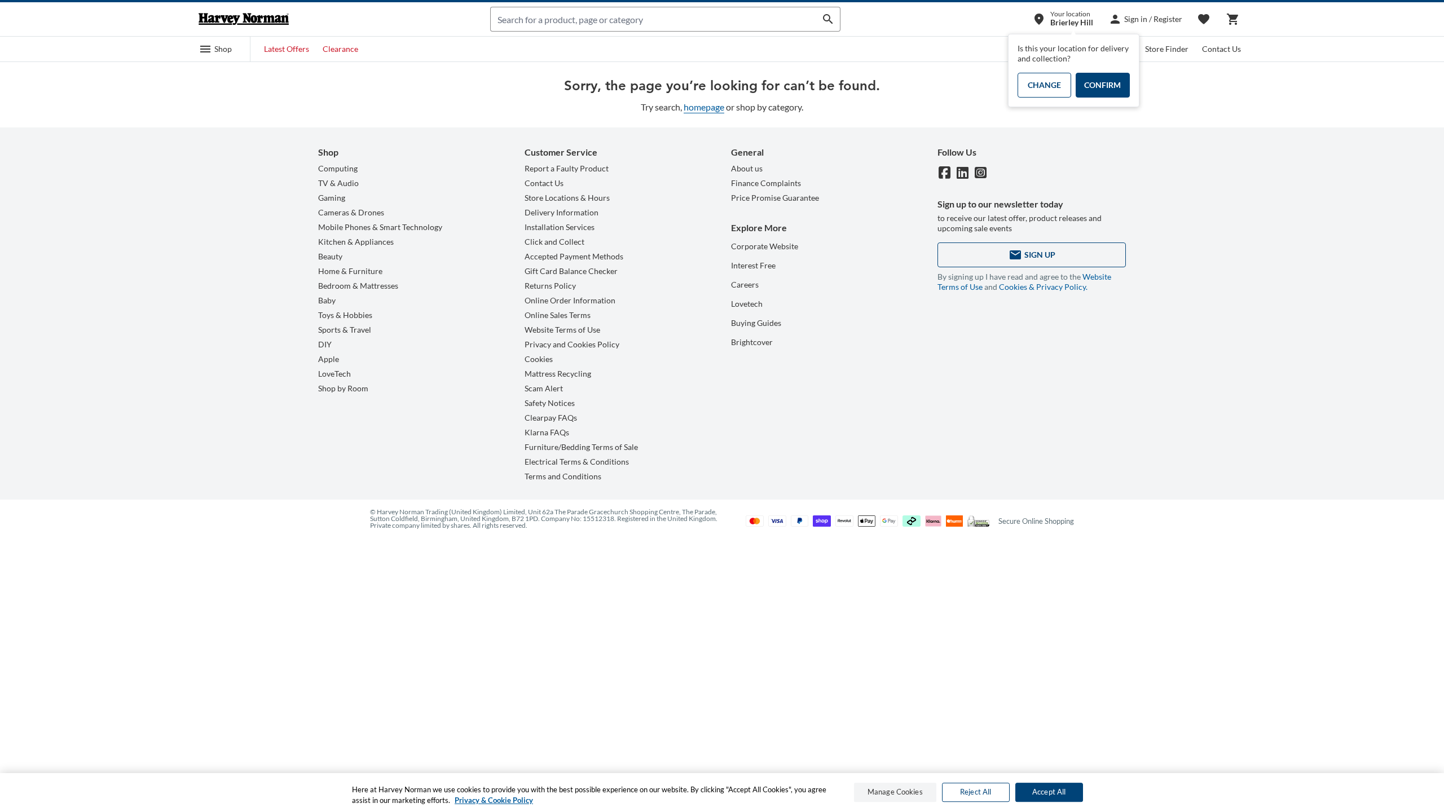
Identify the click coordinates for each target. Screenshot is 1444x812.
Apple (328, 359)
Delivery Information (561, 212)
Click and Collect (554, 241)
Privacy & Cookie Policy (494, 800)
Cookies (539, 359)
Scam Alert (544, 388)
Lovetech (747, 303)
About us (747, 168)
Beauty (330, 256)
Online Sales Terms (558, 315)
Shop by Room (343, 388)
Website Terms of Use (562, 329)
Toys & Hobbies (345, 315)
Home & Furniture (350, 271)
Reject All (975, 792)
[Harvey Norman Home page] (244, 19)
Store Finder (1166, 49)
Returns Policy (550, 285)
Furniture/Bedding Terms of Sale (581, 447)
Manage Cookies (895, 792)
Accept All (1049, 792)
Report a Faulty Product (567, 168)
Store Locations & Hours (567, 197)
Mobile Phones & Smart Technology (380, 227)
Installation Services (560, 227)
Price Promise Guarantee (775, 197)
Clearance (340, 49)
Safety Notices (550, 403)
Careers (745, 284)
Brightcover (752, 342)
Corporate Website (764, 246)
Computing (338, 168)
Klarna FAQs (547, 432)
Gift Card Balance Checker (571, 271)
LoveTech (334, 373)
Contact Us (1221, 49)
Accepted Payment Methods (574, 256)
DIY (325, 344)
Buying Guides (756, 323)
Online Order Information (570, 300)
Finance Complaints (766, 183)
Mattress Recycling (558, 373)
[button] (215, 49)
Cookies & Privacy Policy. (1043, 287)
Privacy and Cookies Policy (572, 344)
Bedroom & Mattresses (358, 285)
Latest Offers (286, 49)
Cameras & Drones (351, 212)
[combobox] (653, 19)
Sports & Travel (344, 329)
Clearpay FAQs (551, 417)
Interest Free (753, 265)
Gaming (331, 197)
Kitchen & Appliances (356, 241)
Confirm (1102, 85)
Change (1044, 85)
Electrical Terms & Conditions (577, 461)
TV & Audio (338, 183)
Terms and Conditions (563, 476)
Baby (327, 300)
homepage (704, 107)
